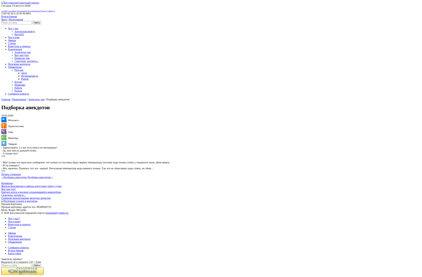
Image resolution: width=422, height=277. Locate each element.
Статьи (12, 43)
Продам (19, 70)
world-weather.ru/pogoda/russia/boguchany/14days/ (28, 11)
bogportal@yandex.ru (57, 213)
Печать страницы (11, 174)
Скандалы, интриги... (27, 61)
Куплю (18, 82)
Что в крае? (14, 221)
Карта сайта (14, 253)
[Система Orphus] (22, 274)
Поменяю (20, 84)
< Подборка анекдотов (14, 177)
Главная (5, 99)
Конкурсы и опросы (19, 46)
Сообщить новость (18, 93)
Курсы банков (9, 16)
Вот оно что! (22, 55)
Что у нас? (14, 218)
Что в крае (14, 37)
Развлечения (15, 49)
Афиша (12, 40)
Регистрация (16, 19)
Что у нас (13, 28)
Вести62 (19, 34)
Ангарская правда (25, 31)
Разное (25, 79)
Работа (18, 87)
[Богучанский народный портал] (20, 2)
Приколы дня (22, 58)
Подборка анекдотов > (40, 177)
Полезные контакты (19, 64)
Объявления (15, 67)
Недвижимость (29, 76)
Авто (24, 73)
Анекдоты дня (23, 52)
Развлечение (19, 99)
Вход (4, 19)
